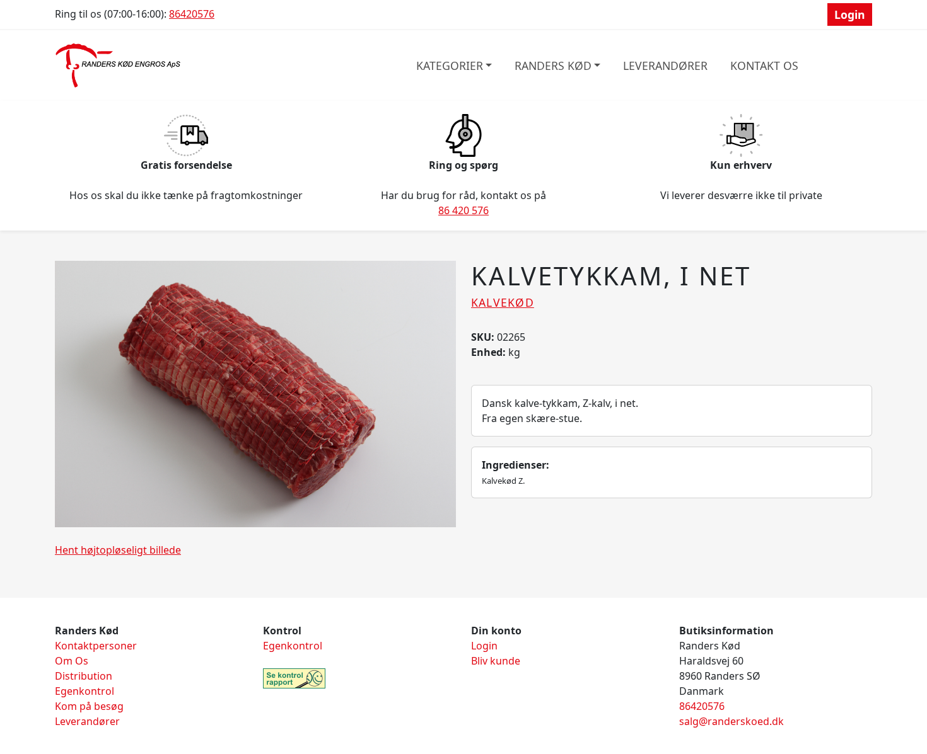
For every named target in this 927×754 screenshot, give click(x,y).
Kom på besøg (89, 706)
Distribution (83, 676)
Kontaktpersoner (96, 646)
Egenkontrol (84, 691)
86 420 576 (463, 210)
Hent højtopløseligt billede (118, 550)
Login (849, 14)
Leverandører (665, 65)
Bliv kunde (495, 661)
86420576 (191, 14)
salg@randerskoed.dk (731, 721)
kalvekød (502, 302)
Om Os (71, 661)
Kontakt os (764, 65)
